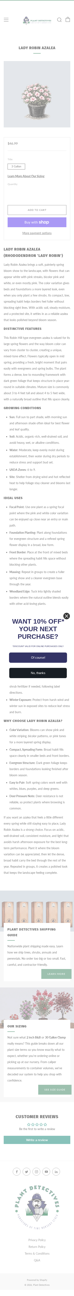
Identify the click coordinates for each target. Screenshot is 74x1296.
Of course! (38, 657)
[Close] (67, 616)
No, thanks (38, 673)
